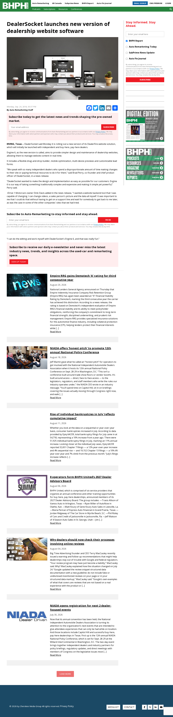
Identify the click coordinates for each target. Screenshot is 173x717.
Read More (55, 332)
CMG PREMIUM (155, 3)
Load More (65, 674)
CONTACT (129, 707)
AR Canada (57, 3)
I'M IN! (108, 220)
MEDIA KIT (113, 707)
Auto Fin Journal (104, 3)
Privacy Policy (101, 132)
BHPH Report (88, 3)
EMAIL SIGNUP (140, 3)
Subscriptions (49, 9)
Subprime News (72, 3)
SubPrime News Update (142, 52)
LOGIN (168, 3)
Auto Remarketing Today (143, 46)
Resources (63, 9)
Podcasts (36, 9)
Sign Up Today (18, 261)
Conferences (76, 9)
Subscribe (108, 127)
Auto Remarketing (40, 3)
